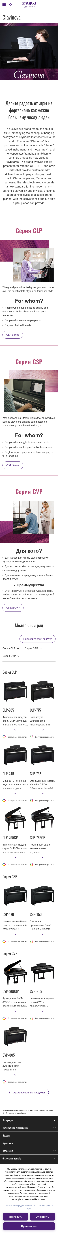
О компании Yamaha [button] (11, 1158)
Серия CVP (9, 656)
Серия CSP (31, 648)
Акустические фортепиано (41, 1110)
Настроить (15, 1216)
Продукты (10, 1113)
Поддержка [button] (7, 1151)
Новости (6, 1135)
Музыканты (7, 1143)
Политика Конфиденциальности (20, 1205)
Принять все (29, 1226)
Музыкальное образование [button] (15, 1128)
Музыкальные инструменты (14, 1110)
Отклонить (42, 1216)
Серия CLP (8, 648)
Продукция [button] (7, 1120)
